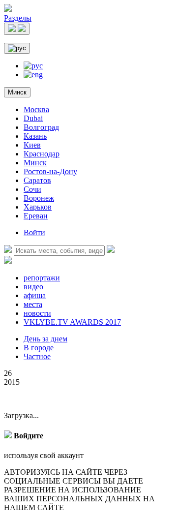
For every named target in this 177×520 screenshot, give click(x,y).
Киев (32, 145)
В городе (39, 347)
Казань (35, 136)
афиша (35, 295)
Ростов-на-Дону (50, 171)
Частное (37, 356)
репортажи (42, 278)
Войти (34, 232)
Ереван (36, 216)
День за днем (45, 339)
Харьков (38, 207)
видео (33, 286)
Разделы (17, 18)
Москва (36, 109)
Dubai (33, 118)
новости (37, 313)
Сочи (32, 189)
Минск (17, 92)
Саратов (37, 180)
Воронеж (39, 198)
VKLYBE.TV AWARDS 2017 (72, 322)
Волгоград (41, 127)
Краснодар (41, 154)
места (33, 304)
